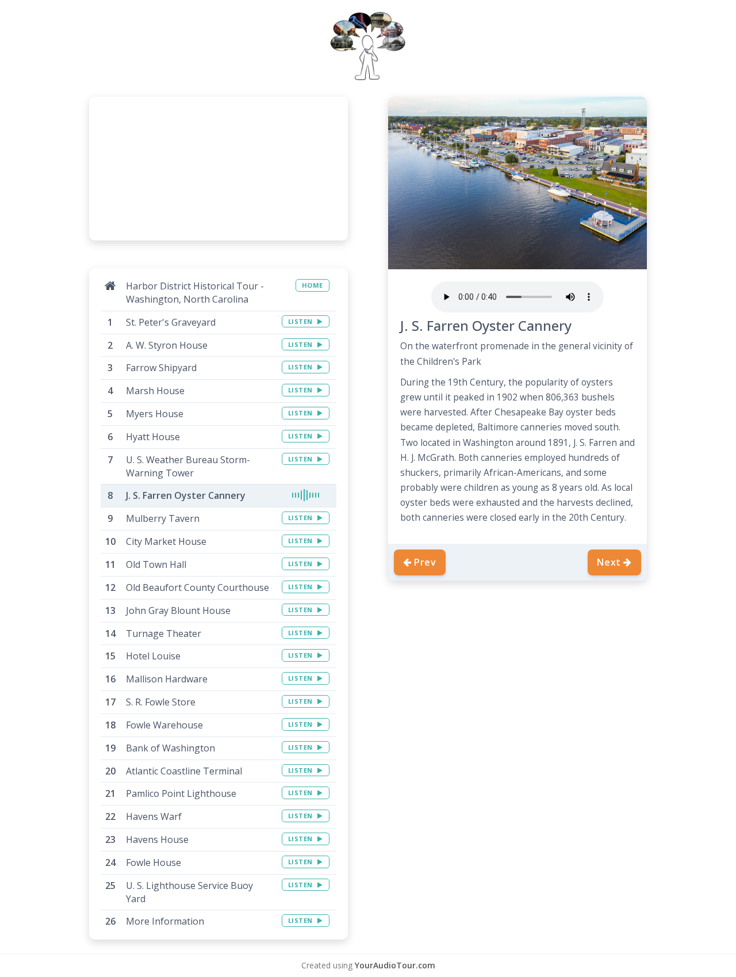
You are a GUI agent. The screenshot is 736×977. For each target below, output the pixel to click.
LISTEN (301, 321)
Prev (425, 562)
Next (609, 562)
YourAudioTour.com (395, 965)
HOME (312, 285)
